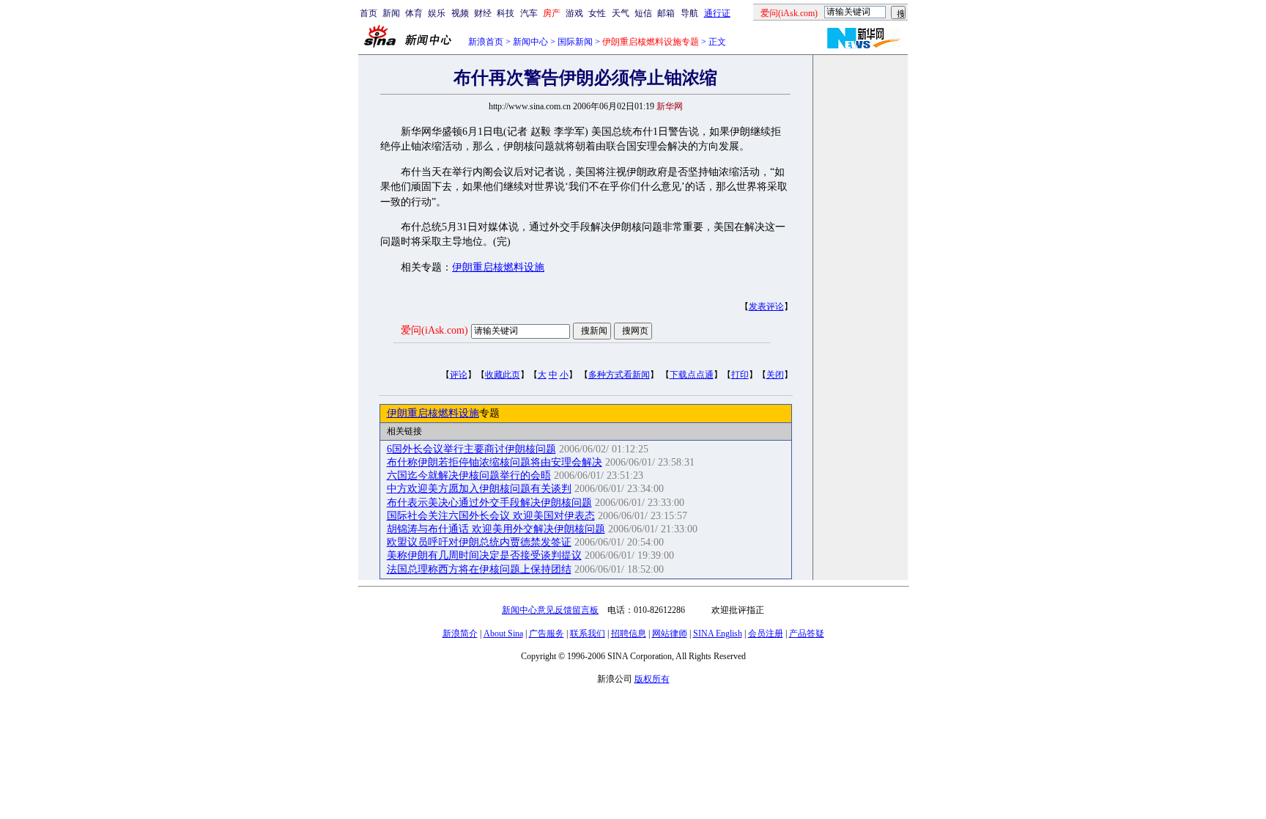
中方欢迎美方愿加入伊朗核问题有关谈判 (479, 488)
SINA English (717, 633)
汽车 (529, 13)
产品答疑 (806, 633)
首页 (368, 13)
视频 (460, 13)
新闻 (391, 13)
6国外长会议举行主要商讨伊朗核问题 (471, 449)
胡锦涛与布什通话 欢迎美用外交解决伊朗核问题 (496, 529)
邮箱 (666, 13)
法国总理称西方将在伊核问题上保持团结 (479, 569)
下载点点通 (692, 375)
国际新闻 (575, 42)
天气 (620, 13)
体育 (414, 13)
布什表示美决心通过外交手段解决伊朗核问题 (489, 502)
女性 (597, 13)
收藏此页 (502, 375)
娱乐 (436, 13)
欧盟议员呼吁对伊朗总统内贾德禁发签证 (479, 542)
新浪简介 (460, 633)
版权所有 (652, 679)
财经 (483, 13)
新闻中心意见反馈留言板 (550, 610)
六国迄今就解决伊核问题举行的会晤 (469, 475)
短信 (643, 13)
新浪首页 (485, 42)
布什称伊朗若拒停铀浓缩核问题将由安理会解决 (494, 462)
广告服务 (546, 633)
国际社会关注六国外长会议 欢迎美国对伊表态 (491, 515)
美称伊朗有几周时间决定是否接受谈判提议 (484, 555)
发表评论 (766, 306)
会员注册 (765, 633)
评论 (458, 375)
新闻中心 (530, 42)
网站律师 (669, 633)
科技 (505, 13)
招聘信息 (628, 633)
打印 (740, 375)
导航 (689, 13)
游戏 (574, 13)
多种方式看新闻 (619, 375)
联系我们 (587, 633)
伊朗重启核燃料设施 (498, 267)
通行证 (717, 13)
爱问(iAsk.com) (434, 330)
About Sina (503, 633)
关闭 (775, 375)
